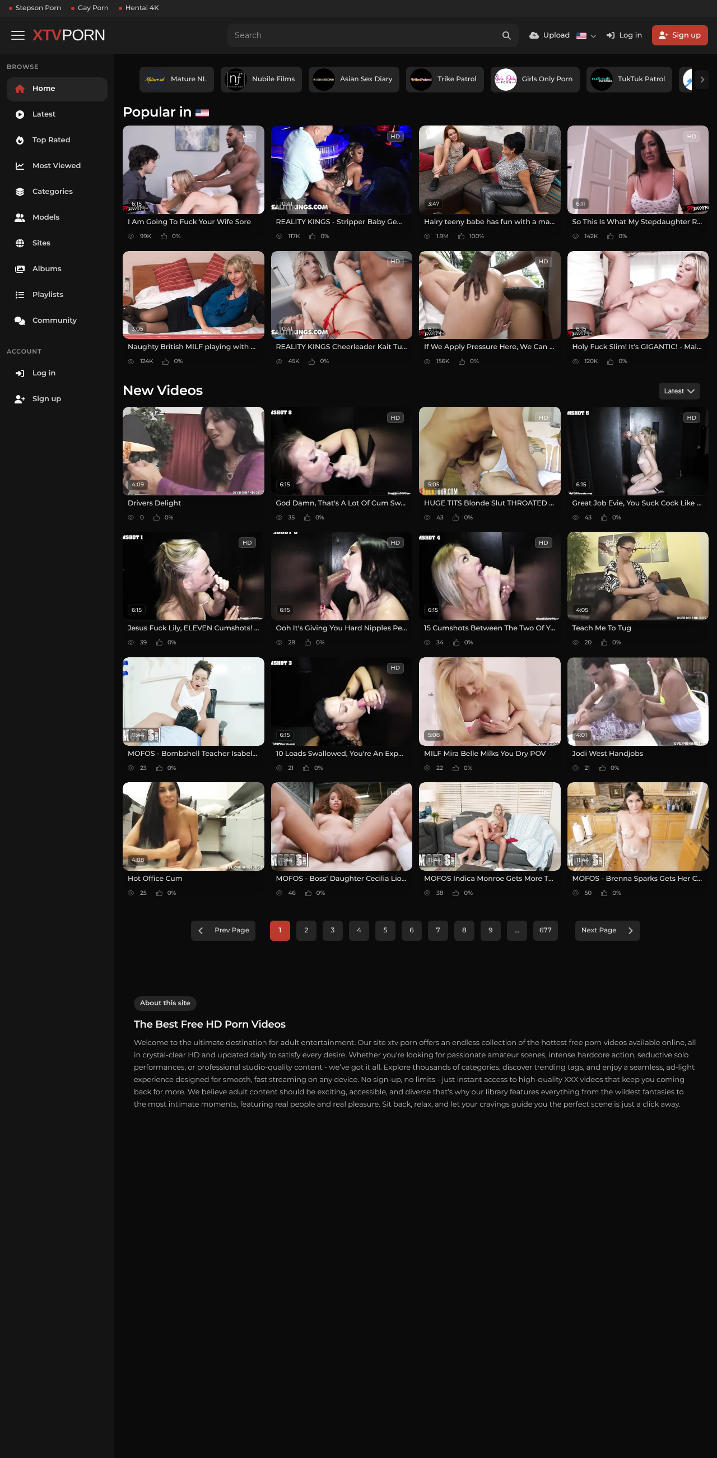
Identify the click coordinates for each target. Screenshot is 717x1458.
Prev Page (232, 930)
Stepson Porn (38, 8)
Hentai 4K (142, 8)
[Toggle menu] (18, 35)
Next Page (599, 930)
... (517, 930)
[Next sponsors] (702, 79)
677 (545, 930)
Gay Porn (93, 8)
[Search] (507, 35)
